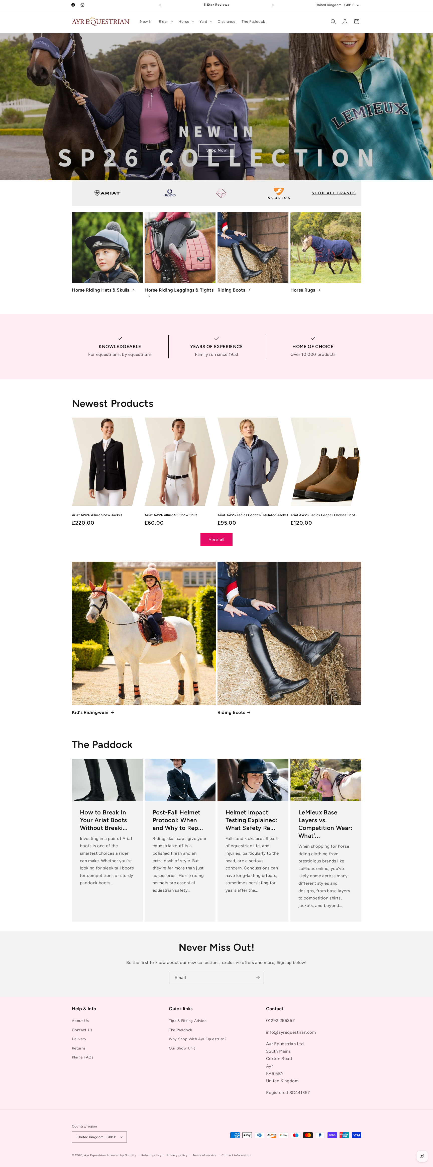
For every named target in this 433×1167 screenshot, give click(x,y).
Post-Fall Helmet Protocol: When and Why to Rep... (178, 820)
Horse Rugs (302, 290)
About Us (80, 1021)
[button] (165, 21)
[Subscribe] (258, 978)
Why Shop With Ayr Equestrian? (197, 1039)
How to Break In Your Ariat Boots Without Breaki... (104, 820)
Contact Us (82, 1030)
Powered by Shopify (121, 1155)
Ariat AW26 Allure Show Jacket (97, 515)
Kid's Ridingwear (90, 712)
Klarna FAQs (82, 1057)
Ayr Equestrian (94, 1155)
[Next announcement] (272, 5)
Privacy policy (177, 1155)
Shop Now (216, 150)
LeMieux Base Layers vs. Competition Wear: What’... (325, 824)
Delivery (79, 1039)
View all (216, 539)
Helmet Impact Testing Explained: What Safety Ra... (252, 820)
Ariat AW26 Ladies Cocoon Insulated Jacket (253, 515)
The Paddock (180, 1030)
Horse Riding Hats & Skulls (101, 290)
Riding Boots (231, 290)
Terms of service (204, 1155)
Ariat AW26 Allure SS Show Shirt (171, 515)
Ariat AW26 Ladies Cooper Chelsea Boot (322, 515)
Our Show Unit (182, 1048)
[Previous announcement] (160, 5)
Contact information (236, 1155)
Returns (79, 1048)
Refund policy (151, 1155)
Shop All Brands (334, 193)
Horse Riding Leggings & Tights (179, 290)
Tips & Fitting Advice (187, 1021)
